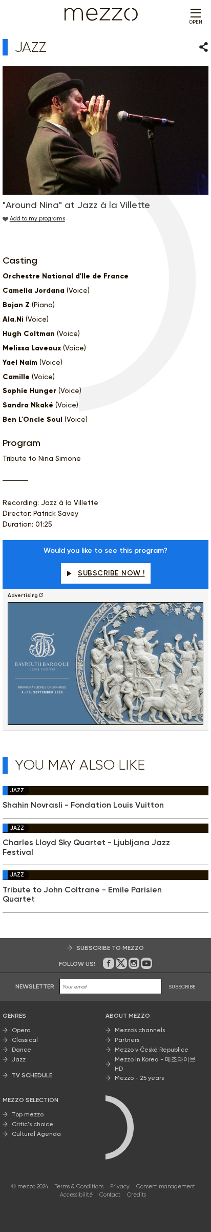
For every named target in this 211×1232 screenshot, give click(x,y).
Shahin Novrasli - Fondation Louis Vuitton (83, 805)
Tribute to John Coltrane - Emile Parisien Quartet (82, 894)
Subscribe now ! (111, 573)
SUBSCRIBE (182, 987)
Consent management (165, 1186)
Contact (109, 1194)
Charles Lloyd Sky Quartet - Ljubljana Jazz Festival (86, 847)
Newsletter (34, 986)
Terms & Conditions (79, 1186)
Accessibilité (76, 1194)
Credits (136, 1194)
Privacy (120, 1186)
